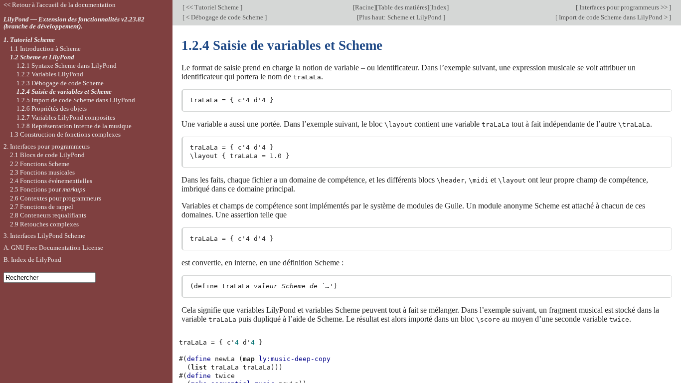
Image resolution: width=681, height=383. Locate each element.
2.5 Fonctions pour (47, 189)
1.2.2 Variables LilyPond (49, 74)
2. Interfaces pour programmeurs (46, 146)
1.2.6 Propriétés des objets (51, 108)
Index (439, 7)
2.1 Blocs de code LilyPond (47, 155)
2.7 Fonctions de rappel (41, 206)
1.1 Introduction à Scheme (45, 48)
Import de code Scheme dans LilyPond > (613, 17)
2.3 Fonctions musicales (42, 172)
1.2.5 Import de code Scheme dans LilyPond (75, 100)
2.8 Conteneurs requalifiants (48, 215)
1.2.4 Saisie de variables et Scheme (64, 91)
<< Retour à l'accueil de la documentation (59, 4)
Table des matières (402, 7)
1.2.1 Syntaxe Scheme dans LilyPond (66, 65)
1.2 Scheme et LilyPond (42, 57)
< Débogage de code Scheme (224, 17)
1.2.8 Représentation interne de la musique (74, 126)
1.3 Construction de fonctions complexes (65, 134)
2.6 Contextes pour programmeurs (55, 198)
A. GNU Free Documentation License (53, 247)
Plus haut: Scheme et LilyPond (401, 17)
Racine (364, 7)
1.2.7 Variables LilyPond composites (65, 117)
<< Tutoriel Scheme (212, 7)
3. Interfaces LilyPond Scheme (44, 235)
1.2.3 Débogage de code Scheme (60, 83)
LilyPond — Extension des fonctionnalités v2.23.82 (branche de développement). (74, 22)
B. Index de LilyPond (32, 259)
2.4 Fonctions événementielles (51, 181)
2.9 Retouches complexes (44, 224)
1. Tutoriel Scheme (29, 39)
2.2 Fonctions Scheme (39, 164)
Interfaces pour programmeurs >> (623, 7)
